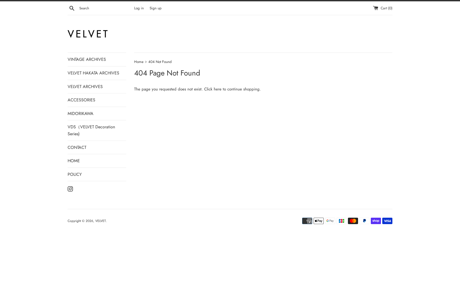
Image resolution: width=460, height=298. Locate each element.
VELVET (100, 220)
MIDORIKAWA (80, 113)
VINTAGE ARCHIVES (87, 59)
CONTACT (77, 147)
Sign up (156, 8)
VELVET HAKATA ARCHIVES (93, 73)
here (217, 89)
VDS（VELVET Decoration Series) (91, 130)
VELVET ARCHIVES (85, 87)
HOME (74, 161)
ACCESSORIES (81, 100)
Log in (139, 8)
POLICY (75, 174)
